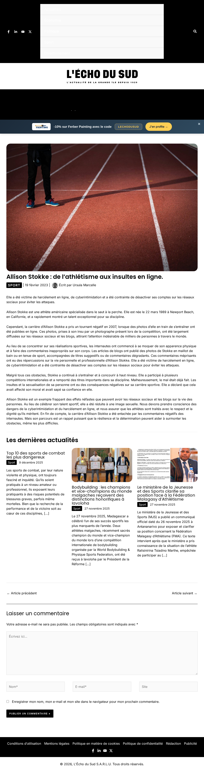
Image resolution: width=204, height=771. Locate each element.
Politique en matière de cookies (96, 743)
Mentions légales (56, 743)
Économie (52, 20)
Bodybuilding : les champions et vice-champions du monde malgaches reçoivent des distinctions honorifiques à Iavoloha (102, 495)
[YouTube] (23, 31)
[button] (195, 31)
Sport (49, 42)
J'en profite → (158, 126)
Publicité (190, 743)
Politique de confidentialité (143, 743)
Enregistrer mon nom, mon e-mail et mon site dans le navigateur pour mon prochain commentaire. (86, 702)
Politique (51, 31)
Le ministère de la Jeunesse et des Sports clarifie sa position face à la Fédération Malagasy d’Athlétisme (166, 493)
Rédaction (173, 743)
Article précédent (22, 593)
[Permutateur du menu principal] (195, 104)
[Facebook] (8, 31)
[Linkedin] (15, 31)
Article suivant (184, 593)
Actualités (52, 9)
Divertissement (57, 53)
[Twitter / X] (30, 31)
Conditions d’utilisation (24, 743)
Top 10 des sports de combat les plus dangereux (35, 455)
